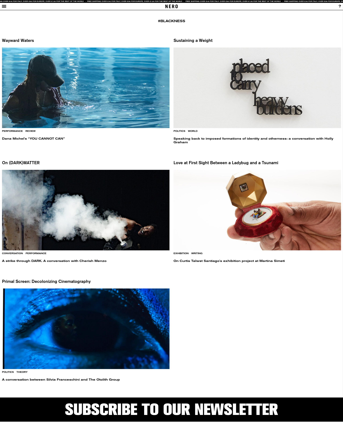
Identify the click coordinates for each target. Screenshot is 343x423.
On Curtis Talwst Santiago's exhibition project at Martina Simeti (229, 261)
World (192, 131)
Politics (179, 131)
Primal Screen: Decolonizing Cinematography (46, 281)
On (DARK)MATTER (21, 162)
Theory (22, 372)
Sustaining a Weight (193, 40)
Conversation (12, 253)
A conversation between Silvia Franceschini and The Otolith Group (61, 379)
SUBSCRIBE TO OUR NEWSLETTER (171, 409)
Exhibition (181, 253)
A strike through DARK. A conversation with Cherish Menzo (54, 261)
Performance (12, 131)
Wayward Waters (18, 40)
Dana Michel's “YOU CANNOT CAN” (33, 138)
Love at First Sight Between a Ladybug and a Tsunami (226, 162)
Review (30, 131)
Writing (196, 253)
